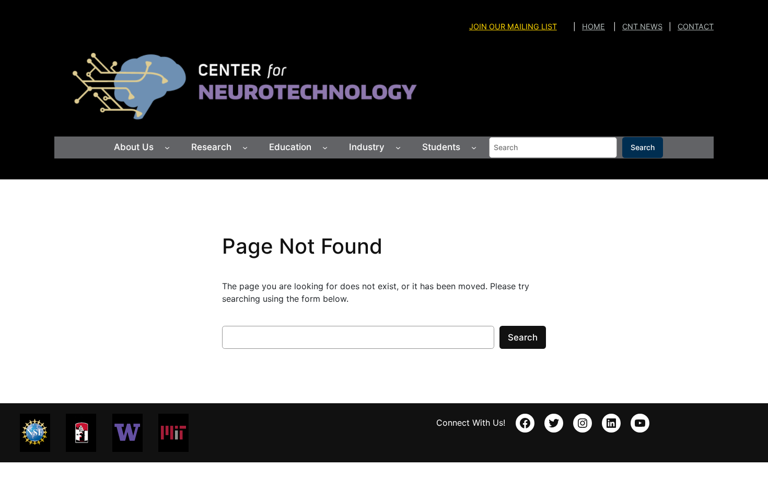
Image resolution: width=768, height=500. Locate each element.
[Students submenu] (473, 147)
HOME (593, 26)
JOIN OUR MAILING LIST (513, 26)
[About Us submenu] (167, 147)
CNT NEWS (642, 26)
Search (643, 147)
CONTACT (696, 26)
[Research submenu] (245, 147)
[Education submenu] (325, 147)
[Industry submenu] (398, 147)
